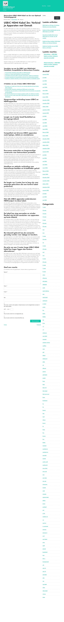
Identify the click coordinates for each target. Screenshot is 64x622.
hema (44, 397)
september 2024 (46, 148)
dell (43, 352)
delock (44, 355)
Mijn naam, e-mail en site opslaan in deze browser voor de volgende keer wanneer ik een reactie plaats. (22, 305)
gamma (44, 371)
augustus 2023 (46, 190)
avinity (44, 307)
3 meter (44, 236)
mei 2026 (45, 84)
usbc (43, 578)
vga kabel (45, 584)
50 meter (44, 262)
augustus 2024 (46, 151)
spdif (44, 545)
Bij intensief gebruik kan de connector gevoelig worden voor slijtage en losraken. (22, 93)
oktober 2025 (45, 106)
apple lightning (46, 291)
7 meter (44, 268)
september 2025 (46, 110)
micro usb (45, 471)
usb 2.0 (44, 568)
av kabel (44, 304)
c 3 (43, 329)
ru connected (45, 526)
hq (43, 407)
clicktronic (45, 333)
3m (43, 242)
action (44, 275)
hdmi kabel (45, 391)
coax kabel (45, 336)
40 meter (44, 249)
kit (43, 426)
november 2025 (46, 103)
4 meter (44, 246)
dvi (43, 365)
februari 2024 (46, 171)
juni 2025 (45, 119)
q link (44, 513)
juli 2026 (44, 77)
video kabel (45, 591)
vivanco (44, 594)
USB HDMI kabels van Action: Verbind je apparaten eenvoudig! (51, 56)
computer (44, 339)
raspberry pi (45, 516)
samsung (44, 529)
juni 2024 (45, 158)
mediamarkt (45, 465)
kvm (43, 439)
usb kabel (45, 574)
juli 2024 (44, 155)
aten (43, 294)
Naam (5, 286)
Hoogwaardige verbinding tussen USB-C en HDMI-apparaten (17, 72)
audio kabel (45, 297)
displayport (45, 358)
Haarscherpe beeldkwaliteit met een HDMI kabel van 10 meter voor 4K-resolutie (50, 36)
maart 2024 (45, 168)
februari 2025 (46, 132)
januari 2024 (45, 174)
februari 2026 (46, 93)
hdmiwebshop (14, 19)
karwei (44, 423)
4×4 (43, 255)
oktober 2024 (45, 145)
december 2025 (46, 100)
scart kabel (45, 539)
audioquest (45, 300)
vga (43, 581)
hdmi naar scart (46, 394)
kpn (43, 433)
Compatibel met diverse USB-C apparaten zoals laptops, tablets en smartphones (21, 75)
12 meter (44, 213)
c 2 (43, 326)
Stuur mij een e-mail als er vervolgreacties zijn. (13, 313)
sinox (44, 542)
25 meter (44, 226)
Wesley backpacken (48, 62)
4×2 (43, 252)
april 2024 (45, 164)
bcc (43, 310)
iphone (44, 420)
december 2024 (46, 139)
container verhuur (46, 342)
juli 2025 (44, 116)
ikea (43, 413)
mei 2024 (45, 161)
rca (43, 520)
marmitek (44, 455)
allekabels (45, 284)
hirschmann (45, 400)
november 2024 (46, 142)
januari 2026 (45, 97)
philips (44, 500)
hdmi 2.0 (44, 387)
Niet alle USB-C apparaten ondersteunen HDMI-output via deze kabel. (19, 89)
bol (43, 320)
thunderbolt (45, 552)
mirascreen (45, 484)
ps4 (43, 510)
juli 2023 (44, 193)
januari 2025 (45, 135)
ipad (43, 416)
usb (43, 565)
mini (43, 474)
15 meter (44, 217)
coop (44, 349)
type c (44, 558)
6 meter (44, 265)
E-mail (5, 292)
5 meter (44, 258)
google (44, 378)
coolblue (44, 346)
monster (44, 487)
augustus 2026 (46, 74)
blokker (44, 316)
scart (44, 536)
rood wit (44, 523)
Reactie (6, 272)
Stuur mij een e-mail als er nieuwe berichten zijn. (14, 318)
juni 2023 (45, 197)
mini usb (44, 481)
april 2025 (45, 126)
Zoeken (44, 15)
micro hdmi (45, 468)
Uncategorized (46, 561)
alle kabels (45, 281)
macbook (44, 445)
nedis (44, 491)
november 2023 (46, 180)
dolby (44, 362)
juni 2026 (45, 80)
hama (44, 381)
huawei (44, 410)
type (43, 555)
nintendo (44, 494)
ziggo (44, 597)
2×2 (43, 229)
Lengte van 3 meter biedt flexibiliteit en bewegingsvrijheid (17, 74)
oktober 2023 (45, 184)
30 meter (44, 239)
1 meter (44, 207)
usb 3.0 (44, 571)
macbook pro (45, 452)
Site (4, 297)
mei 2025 (45, 122)
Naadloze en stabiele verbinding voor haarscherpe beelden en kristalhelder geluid (22, 78)
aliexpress (45, 278)
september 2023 (46, 187)
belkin (44, 313)
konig (44, 429)
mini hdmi (45, 478)
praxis (44, 503)
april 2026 (45, 87)
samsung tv (45, 532)
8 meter (44, 271)
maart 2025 (45, 129)
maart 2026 (45, 90)
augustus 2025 (46, 113)
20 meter (44, 223)
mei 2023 (45, 200)
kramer (44, 436)
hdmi (44, 384)
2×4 (43, 233)
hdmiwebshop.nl (8, 7)
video (44, 587)
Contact (48, 6)
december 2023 (46, 177)
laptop (44, 442)
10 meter (44, 210)
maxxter (44, 458)
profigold (44, 507)
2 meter (44, 220)
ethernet (44, 368)
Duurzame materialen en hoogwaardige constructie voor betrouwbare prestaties (21, 77)
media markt (45, 462)
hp (43, 404)
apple (44, 287)
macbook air (45, 449)
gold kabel (45, 375)
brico (44, 323)
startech (44, 549)
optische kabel (46, 497)
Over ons (44, 6)
